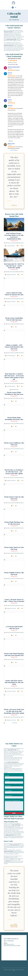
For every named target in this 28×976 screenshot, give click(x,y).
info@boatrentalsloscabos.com (12, 938)
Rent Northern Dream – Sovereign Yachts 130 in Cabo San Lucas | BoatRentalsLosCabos (14, 236)
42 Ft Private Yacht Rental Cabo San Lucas (14, 627)
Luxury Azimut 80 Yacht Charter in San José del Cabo (14, 293)
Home (10, 19)
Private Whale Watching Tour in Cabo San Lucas (14, 523)
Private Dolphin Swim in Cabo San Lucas (14, 573)
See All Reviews (14, 150)
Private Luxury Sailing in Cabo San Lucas (14, 444)
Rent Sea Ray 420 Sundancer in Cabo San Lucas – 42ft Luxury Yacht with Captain (14, 471)
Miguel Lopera (11, 143)
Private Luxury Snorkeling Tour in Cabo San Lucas (14, 319)
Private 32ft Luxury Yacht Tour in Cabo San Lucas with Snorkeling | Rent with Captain (14, 711)
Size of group (7, 785)
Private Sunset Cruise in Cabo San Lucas (14, 498)
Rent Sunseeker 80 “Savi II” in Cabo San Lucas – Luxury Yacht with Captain (14, 265)
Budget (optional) (8, 795)
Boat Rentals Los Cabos (14, 58)
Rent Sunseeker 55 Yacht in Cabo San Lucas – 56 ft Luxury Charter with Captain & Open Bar (14, 376)
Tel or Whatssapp (8, 790)
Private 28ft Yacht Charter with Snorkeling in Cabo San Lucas (14, 682)
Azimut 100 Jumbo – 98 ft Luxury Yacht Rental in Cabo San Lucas (14, 347)
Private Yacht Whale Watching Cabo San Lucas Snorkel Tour (14, 654)
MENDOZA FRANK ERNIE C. (14, 67)
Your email (7, 780)
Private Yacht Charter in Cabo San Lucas (14, 548)
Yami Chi (10, 72)
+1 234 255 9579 (10, 940)
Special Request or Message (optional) (12, 800)
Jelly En (10, 99)
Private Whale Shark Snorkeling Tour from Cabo (14, 418)
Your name (7, 775)
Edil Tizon (10, 105)
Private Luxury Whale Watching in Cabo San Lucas (14, 393)
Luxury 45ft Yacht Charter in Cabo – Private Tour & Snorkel (14, 600)
